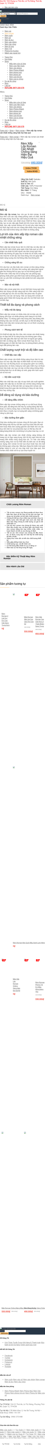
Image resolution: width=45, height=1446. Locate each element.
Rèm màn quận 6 (14, 1432)
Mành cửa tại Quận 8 (15, 1434)
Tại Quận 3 (20, 1430)
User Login (4, 18)
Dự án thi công (10, 81)
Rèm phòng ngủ (15, 72)
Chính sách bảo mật (28, 1345)
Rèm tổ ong (9, 46)
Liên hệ (7, 86)
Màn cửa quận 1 (7, 1430)
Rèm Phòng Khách (16, 70)
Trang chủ (4, 131)
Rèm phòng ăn (15, 75)
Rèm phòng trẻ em (17, 1393)
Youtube (8, 1366)
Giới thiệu (8, 59)
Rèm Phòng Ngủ (26, 1391)
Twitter (7, 1358)
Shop (7, 61)
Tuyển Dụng (17, 1343)
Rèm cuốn (9, 35)
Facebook (9, 1356)
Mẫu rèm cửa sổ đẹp (17, 64)
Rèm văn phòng (15, 68)
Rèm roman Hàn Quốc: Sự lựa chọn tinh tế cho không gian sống (42, 141)
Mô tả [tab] (2, 205)
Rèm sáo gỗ (18, 1380)
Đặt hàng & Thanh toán (32, 1343)
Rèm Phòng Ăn (31, 1393)
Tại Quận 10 (31, 1434)
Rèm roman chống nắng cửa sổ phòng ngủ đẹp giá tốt (39, 141)
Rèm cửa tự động (16, 79)
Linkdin (7, 1364)
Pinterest (8, 1362)
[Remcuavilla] (7, 11)
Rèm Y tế (8, 49)
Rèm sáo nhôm (11, 42)
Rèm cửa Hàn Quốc (17, 66)
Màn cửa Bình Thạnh (17, 1436)
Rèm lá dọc (9, 40)
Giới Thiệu (8, 1343)
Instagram (9, 1360)
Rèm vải (8, 31)
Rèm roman (9, 33)
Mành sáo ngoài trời (12, 53)
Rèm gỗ (8, 38)
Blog (6, 83)
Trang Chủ (9, 57)
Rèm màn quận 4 (33, 1430)
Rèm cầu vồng (10, 44)
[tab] (22, 504)
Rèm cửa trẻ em (15, 77)
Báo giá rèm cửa (11, 7)
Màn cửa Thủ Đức (36, 1436)
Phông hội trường (11, 51)
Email (2, 1331)
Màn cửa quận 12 (29, 1432)
